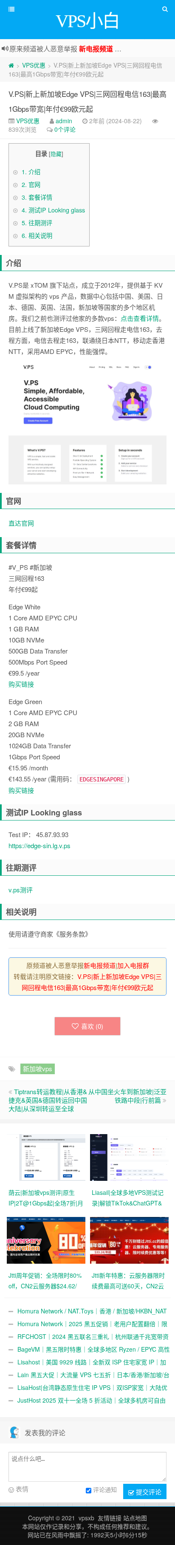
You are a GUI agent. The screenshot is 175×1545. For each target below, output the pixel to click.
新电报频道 (96, 49)
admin (64, 120)
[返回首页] (11, 65)
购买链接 (21, 683)
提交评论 (147, 1491)
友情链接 (109, 1518)
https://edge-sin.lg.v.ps (39, 845)
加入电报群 (133, 965)
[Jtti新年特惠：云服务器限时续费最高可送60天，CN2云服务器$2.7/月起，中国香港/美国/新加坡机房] (129, 1239)
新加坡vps (37, 1068)
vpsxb (86, 1518)
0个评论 (65, 129)
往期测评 (37, 222)
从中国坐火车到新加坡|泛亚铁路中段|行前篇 (127, 1095)
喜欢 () (92, 1026)
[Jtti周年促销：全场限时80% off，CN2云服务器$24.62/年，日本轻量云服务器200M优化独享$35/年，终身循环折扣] (46, 1239)
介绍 (31, 171)
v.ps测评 (20, 889)
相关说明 (37, 235)
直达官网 (21, 522)
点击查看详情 (140, 318)
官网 (31, 184)
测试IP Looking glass (53, 210)
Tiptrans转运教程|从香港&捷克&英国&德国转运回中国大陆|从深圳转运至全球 (47, 1100)
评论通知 (105, 1489)
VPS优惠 (33, 65)
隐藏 (56, 154)
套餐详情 (37, 197)
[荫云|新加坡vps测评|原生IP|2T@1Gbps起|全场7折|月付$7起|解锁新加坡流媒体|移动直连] (46, 1156)
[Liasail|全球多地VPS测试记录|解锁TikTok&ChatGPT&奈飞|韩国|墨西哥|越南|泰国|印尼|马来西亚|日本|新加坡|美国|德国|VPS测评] (129, 1156)
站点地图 (135, 1518)
